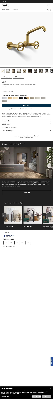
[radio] (4, 98)
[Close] (50, 388)
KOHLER (4, 1)
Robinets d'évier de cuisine (12, 9)
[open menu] (50, 5)
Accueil (3, 9)
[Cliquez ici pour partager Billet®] (50, 10)
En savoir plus (38, 116)
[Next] (49, 215)
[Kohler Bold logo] (5, 5)
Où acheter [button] (26, 105)
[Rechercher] (47, 5)
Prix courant (11, 91)
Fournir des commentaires (26, 137)
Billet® (20, 9)
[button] (2, 71)
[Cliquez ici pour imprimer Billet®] (47, 10)
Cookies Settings (5, 396)
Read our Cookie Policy (14, 393)
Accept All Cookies (36, 396)
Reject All (47, 396)
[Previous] (4, 215)
